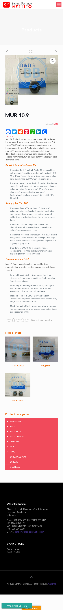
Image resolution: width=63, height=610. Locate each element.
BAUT (12, 426)
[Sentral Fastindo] (17, 4)
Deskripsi (9, 136)
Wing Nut (45, 365)
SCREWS (14, 462)
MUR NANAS (18, 365)
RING (12, 451)
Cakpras (52, 584)
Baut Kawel (17, 400)
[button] (53, 61)
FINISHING (15, 441)
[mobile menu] (58, 4)
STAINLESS (15, 467)
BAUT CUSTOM (17, 436)
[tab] (31, 136)
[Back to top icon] (31, 577)
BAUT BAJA (15, 431)
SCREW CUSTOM (18, 457)
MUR (56, 124)
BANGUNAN (15, 421)
